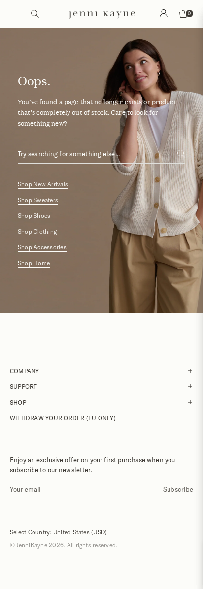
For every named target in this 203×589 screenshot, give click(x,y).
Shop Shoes (34, 215)
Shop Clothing (37, 231)
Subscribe (178, 489)
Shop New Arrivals (43, 184)
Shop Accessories (42, 247)
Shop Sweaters (38, 200)
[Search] (164, 13)
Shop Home (34, 263)
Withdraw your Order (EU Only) (63, 418)
